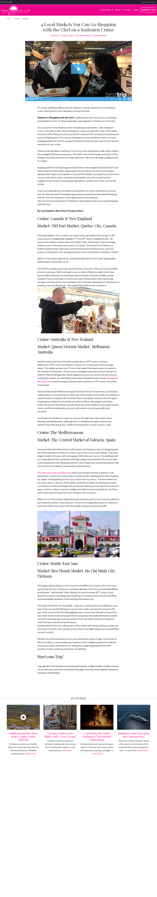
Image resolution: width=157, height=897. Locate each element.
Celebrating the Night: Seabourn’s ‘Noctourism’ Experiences (97, 736)
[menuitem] (106, 9)
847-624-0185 (7, 2)
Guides (136, 10)
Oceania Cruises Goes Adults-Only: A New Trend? (60, 735)
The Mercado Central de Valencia (53, 472)
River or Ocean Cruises (63, 35)
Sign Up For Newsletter (149, 2)
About (117, 10)
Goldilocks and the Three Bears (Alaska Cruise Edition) (23, 736)
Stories (127, 10)
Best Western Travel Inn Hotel (93, 35)
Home (9, 18)
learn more (31, 753)
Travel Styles (105, 10)
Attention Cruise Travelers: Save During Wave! (134, 735)
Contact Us (148, 10)
